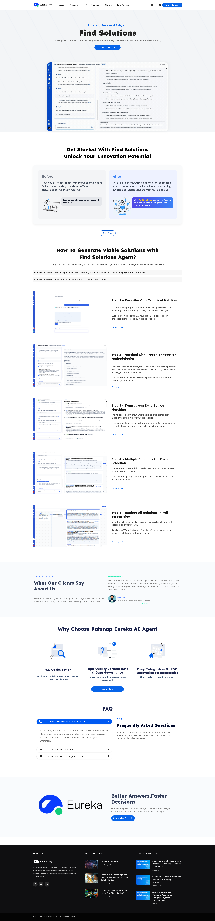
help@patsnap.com (136, 738)
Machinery (96, 5)
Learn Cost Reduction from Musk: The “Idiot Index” (114, 891)
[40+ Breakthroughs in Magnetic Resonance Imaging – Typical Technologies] (143, 895)
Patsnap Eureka (68, 917)
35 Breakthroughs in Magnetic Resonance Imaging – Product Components (167, 864)
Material (109, 5)
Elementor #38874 (109, 861)
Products (73, 5)
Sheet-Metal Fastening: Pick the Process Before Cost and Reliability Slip (114, 877)
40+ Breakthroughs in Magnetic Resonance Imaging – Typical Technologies (162, 896)
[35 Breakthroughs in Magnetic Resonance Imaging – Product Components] (143, 864)
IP (85, 5)
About (62, 5)
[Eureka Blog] (43, 5)
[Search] (160, 5)
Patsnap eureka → (172, 5)
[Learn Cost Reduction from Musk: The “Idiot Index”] (91, 893)
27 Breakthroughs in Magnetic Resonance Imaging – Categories (166, 879)
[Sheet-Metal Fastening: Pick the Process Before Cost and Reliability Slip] (91, 878)
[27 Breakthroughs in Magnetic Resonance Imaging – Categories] (143, 880)
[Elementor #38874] (91, 864)
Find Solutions (145, 200)
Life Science (123, 5)
